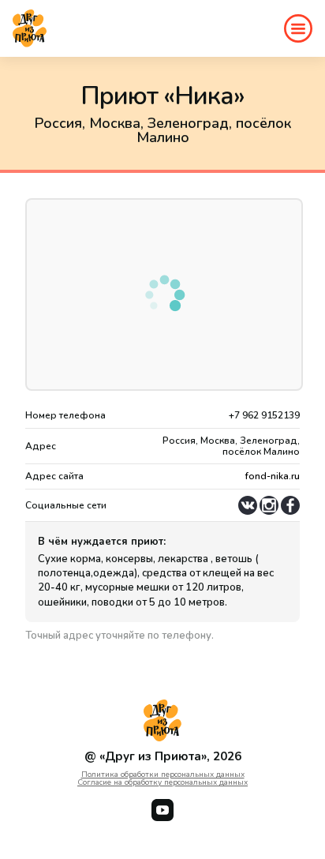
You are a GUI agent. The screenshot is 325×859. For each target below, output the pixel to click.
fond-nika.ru (272, 476)
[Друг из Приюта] (30, 28)
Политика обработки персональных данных (163, 774)
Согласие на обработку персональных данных (162, 782)
